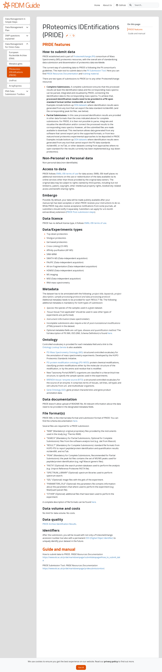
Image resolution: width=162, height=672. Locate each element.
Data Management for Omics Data (14, 45)
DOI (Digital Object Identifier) (99, 538)
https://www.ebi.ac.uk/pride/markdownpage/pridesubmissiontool (73, 568)
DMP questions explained (12, 37)
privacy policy (111, 661)
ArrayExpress (15, 85)
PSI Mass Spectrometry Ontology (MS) (65, 352)
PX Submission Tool (96, 70)
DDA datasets (80, 105)
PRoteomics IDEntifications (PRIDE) (16, 72)
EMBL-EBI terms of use (67, 173)
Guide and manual (136, 33)
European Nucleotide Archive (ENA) (18, 55)
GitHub (122, 5)
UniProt (12, 80)
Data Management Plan (14, 29)
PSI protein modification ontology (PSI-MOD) (68, 362)
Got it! (81, 667)
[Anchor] (39, 44)
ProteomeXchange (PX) (84, 56)
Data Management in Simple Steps (15, 20)
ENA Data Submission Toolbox (15, 93)
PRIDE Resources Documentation (62, 73)
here (110, 333)
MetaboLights (15, 63)
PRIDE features (135, 29)
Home (97, 5)
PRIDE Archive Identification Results (59, 524)
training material (91, 73)
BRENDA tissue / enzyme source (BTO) (65, 379)
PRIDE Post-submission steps (81, 212)
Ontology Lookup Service (54, 347)
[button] (67, 36)
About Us (107, 5)
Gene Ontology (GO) (56, 389)
